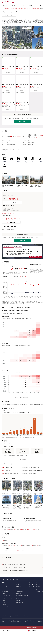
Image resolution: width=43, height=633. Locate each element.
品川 (8, 538)
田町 (33, 538)
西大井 (9, 545)
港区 (2, 529)
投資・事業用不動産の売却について (22, 595)
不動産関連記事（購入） (6, 606)
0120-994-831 (13, 202)
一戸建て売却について (19, 591)
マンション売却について (20, 589)
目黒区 (21, 529)
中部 (10, 579)
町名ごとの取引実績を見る (22, 459)
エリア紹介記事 (4, 607)
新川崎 (32, 545)
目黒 (28, 538)
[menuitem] (6, 5)
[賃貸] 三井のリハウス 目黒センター (8, 213)
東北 (17, 579)
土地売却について (19, 593)
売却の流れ (18, 598)
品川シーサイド (10, 550)
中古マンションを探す (5, 586)
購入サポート (4, 600)
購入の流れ (3, 602)
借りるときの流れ (32, 586)
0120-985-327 (12, 222)
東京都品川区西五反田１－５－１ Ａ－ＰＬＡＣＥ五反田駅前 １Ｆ (15, 199)
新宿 (26, 545)
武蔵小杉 (20, 545)
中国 (20, 579)
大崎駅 (32, 134)
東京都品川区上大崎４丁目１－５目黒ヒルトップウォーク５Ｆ (13, 219)
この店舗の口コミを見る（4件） (9, 205)
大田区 (28, 529)
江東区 (8, 529)
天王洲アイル (18, 550)
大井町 (3, 550)
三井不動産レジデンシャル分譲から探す (8, 598)
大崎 (2, 538)
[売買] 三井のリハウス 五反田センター (10, 193)
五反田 (13, 538)
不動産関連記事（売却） (20, 602)
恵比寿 (3, 540)
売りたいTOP (18, 584)
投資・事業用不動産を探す (6, 595)
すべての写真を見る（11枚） (26, 27)
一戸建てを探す (4, 589)
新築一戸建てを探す (5, 591)
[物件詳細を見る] (8, 72)
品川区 (11, 136)
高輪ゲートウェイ (21, 538)
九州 (24, 579)
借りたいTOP (31, 584)
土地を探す (3, 593)
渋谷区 (34, 529)
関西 (7, 579)
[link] (17, 37)
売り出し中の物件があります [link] (8, 15)
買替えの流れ (4, 604)
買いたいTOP (4, 584)
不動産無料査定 (18, 586)
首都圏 (3, 579)
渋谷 (14, 545)
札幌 (13, 579)
